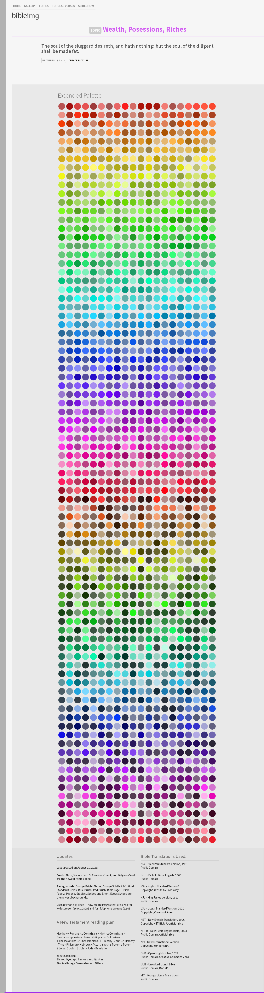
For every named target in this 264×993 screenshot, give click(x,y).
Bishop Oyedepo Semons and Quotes (80, 959)
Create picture (78, 60)
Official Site (175, 923)
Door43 (164, 968)
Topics (44, 6)
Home (17, 6)
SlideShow (86, 6)
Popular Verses (63, 6)
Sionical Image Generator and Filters (80, 963)
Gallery (30, 6)
